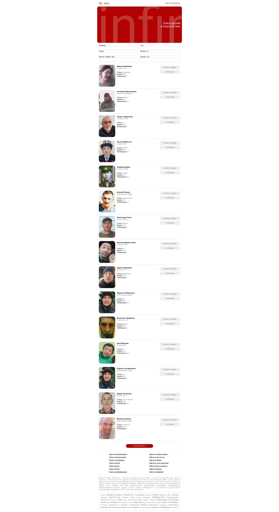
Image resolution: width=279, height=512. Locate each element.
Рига (120, 502)
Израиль (162, 495)
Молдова (146, 497)
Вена (108, 502)
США (168, 495)
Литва (132, 497)
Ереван (145, 500)
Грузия (155, 495)
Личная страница (169, 67)
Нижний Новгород (108, 507)
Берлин (104, 502)
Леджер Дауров (123, 167)
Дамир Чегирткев (124, 394)
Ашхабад (152, 502)
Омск (129, 507)
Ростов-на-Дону (144, 507)
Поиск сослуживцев (116, 460)
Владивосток (114, 505)
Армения (148, 495)
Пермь (134, 507)
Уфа (158, 507)
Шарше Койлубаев (124, 66)
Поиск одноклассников (118, 454)
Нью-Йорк (173, 499)
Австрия (104, 497)
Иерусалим (162, 499)
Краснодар (163, 505)
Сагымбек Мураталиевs (126, 92)
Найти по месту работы (158, 466)
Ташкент (158, 502)
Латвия (125, 497)
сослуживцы (161, 486)
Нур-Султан (132, 500)
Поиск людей (114, 469)
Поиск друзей (114, 463)
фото (133, 488)
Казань (144, 504)
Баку (140, 500)
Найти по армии (155, 460)
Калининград (153, 505)
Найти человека (155, 469)
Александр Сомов (124, 217)
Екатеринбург (134, 505)
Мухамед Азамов (124, 419)
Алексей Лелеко (123, 192)
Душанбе (146, 502)
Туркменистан (172, 497)
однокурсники (149, 486)
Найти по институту (156, 457)
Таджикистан (158, 497)
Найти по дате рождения (158, 463)
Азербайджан (139, 495)
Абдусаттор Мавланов (126, 368)
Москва (114, 500)
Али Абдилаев (122, 343)
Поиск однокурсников (117, 457)
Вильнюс (125, 502)
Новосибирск (121, 507)
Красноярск (173, 505)
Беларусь (119, 495)
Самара (154, 507)
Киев (119, 499)
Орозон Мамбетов (124, 142)
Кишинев (138, 502)
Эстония (138, 497)
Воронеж (124, 505)
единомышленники (106, 488)
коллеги (117, 488)
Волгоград (104, 505)
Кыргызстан (114, 497)
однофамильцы (174, 486)
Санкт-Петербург (170, 502)
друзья (124, 488)
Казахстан (129, 494)
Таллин (130, 502)
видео (138, 488)
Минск (125, 500)
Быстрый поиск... (139, 446)
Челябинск (174, 507)
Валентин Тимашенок (126, 318)
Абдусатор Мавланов (126, 293)
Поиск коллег (114, 466)
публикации (146, 488)
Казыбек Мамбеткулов (126, 243)
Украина (110, 495)
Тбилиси (152, 500)
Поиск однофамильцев (118, 472)
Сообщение (169, 72)
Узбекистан (105, 500)
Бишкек (114, 502)
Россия (103, 495)
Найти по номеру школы (158, 454)
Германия (174, 495)
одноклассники (136, 486)
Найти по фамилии (156, 472)
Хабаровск (165, 507)
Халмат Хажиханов (125, 117)
